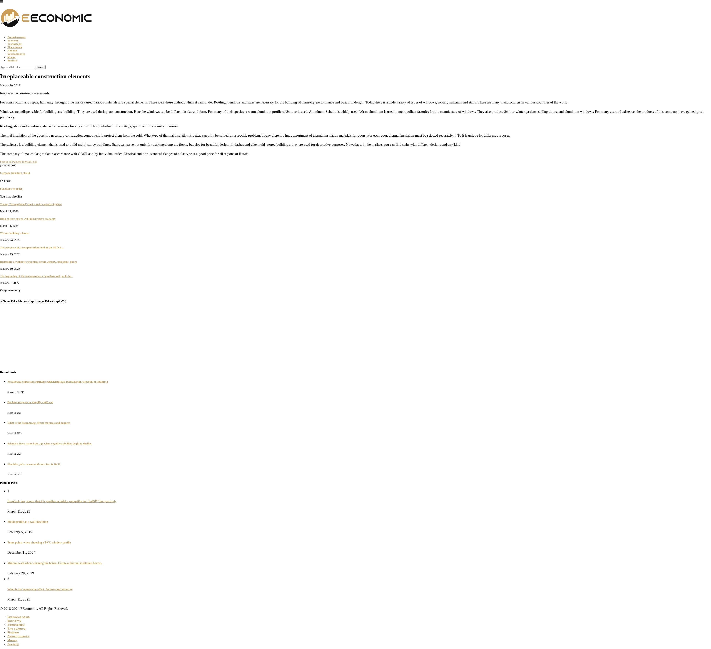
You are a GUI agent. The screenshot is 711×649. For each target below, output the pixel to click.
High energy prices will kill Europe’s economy (28, 218)
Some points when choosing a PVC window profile (39, 542)
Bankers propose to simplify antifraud (30, 402)
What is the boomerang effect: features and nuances (38, 422)
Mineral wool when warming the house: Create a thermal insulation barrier (54, 563)
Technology (14, 44)
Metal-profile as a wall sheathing (27, 521)
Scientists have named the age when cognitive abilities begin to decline (49, 443)
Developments (16, 54)
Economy (13, 40)
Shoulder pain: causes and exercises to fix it (33, 464)
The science (14, 47)
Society (12, 60)
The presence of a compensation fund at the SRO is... (32, 247)
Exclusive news (16, 37)
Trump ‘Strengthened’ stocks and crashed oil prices (31, 204)
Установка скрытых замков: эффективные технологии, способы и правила (57, 381)
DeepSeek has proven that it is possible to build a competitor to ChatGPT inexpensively (61, 501)
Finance (12, 50)
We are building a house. (15, 233)
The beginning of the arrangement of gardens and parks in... (36, 276)
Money (11, 57)
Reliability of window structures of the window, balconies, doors (38, 261)
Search (40, 67)
